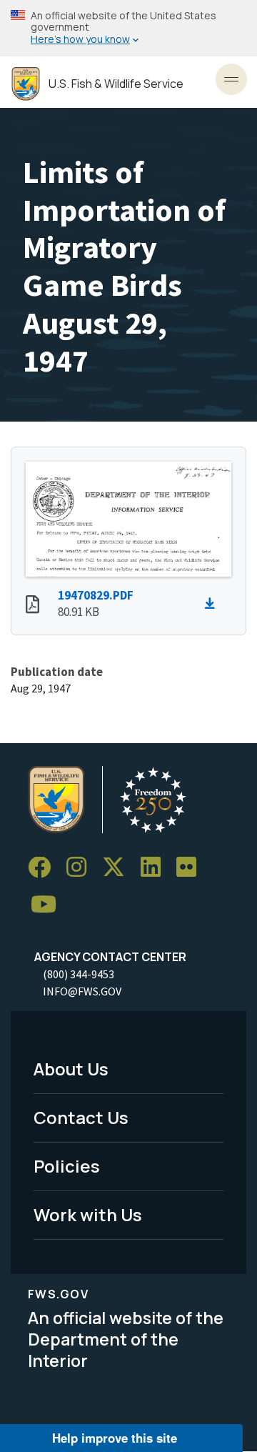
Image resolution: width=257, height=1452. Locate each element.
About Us (71, 1068)
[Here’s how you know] (128, 28)
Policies (67, 1166)
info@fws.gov (82, 991)
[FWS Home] (25, 84)
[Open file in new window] (32, 606)
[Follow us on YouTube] (48, 905)
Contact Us (81, 1117)
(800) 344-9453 (78, 974)
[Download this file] (213, 604)
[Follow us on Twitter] (118, 868)
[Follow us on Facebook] (44, 868)
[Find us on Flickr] (191, 868)
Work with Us (88, 1214)
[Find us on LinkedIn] (156, 868)
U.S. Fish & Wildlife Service (116, 83)
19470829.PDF (95, 595)
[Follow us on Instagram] (81, 868)
